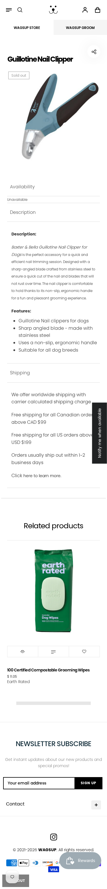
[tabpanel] (53, 116)
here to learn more (41, 476)
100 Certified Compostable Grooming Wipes (48, 670)
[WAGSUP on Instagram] (53, 837)
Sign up (88, 783)
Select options (53, 651)
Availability (22, 186)
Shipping (20, 373)
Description (23, 212)
